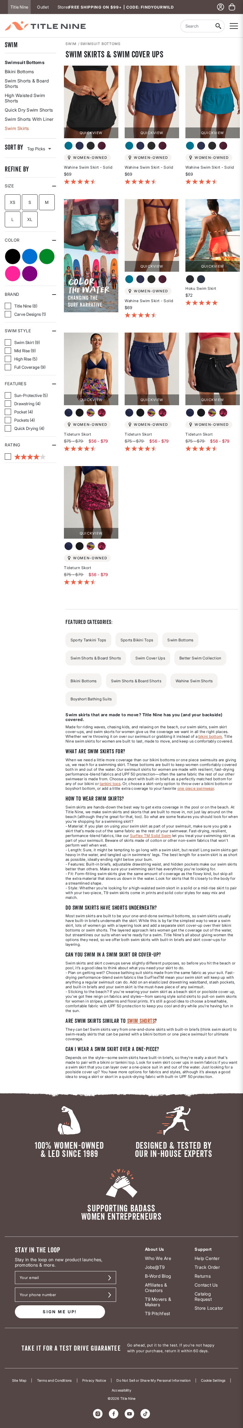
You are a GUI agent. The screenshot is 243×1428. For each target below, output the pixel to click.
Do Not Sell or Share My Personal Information (153, 1380)
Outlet (42, 7)
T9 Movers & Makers (158, 1301)
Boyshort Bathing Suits (91, 699)
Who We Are (158, 1258)
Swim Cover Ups (150, 658)
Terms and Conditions (54, 1380)
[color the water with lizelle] (91, 255)
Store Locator (209, 1308)
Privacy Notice (94, 1380)
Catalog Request (203, 1296)
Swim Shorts (141, 1020)
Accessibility (121, 1390)
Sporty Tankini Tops (88, 640)
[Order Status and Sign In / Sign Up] (220, 6)
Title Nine (19, 7)
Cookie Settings (213, 1380)
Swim (11, 45)
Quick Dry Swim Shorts (29, 110)
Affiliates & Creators (156, 1287)
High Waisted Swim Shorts (25, 98)
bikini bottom (210, 736)
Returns (203, 1276)
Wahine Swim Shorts (194, 680)
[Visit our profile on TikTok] (145, 1413)
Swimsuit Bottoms (25, 62)
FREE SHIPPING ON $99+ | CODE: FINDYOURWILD (121, 7)
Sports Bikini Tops (137, 640)
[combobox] (196, 26)
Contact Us (206, 1285)
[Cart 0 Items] (232, 6)
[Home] (45, 25)
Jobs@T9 (155, 1267)
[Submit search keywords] (218, 26)
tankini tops (110, 783)
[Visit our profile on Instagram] (98, 1413)
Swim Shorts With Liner (29, 119)
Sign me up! (60, 1311)
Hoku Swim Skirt (200, 288)
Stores (64, 7)
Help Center (207, 1258)
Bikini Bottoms (19, 71)
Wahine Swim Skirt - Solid (88, 167)
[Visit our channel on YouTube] (129, 1413)
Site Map (19, 1380)
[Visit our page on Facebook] (113, 1413)
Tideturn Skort (77, 434)
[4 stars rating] (25, 456)
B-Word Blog (158, 1276)
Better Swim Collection (200, 658)
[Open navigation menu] (233, 26)
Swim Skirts (17, 128)
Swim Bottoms (180, 640)
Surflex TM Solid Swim (150, 835)
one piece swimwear (196, 788)
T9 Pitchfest (157, 1313)
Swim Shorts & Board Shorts (27, 83)
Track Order (207, 1267)
